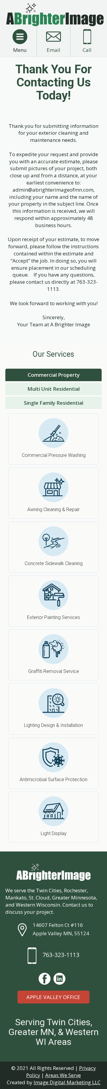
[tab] (53, 375)
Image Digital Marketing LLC (67, 1082)
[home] (53, 14)
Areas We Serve (63, 1075)
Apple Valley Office (53, 997)
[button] (19, 36)
